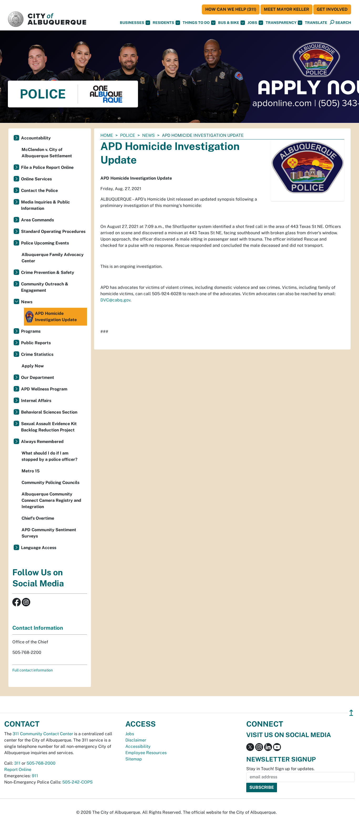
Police (127, 135)
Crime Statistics (37, 354)
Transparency (281, 22)
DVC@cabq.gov (115, 300)
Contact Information (37, 628)
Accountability (36, 137)
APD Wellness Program (44, 389)
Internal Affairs (36, 400)
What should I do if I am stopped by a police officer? (50, 456)
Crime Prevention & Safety (47, 272)
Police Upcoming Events (45, 243)
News (148, 135)
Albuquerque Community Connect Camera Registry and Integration (51, 500)
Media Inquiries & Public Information (45, 205)
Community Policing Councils (50, 482)
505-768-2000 (41, 763)
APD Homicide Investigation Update (56, 316)
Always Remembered (42, 441)
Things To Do (196, 22)
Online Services (36, 178)
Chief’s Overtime (38, 518)
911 (35, 775)
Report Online (17, 769)
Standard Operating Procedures (53, 231)
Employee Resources (146, 752)
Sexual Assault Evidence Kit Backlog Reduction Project (49, 426)
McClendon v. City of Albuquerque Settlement (47, 152)
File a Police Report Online (47, 167)
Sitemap (133, 759)
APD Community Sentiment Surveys (49, 533)
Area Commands (37, 219)
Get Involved (332, 9)
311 (17, 763)
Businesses (132, 22)
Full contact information (32, 670)
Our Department (37, 377)
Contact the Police (39, 190)
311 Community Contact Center (43, 733)
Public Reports (36, 342)
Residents (163, 22)
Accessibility (138, 746)
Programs (30, 331)
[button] (316, 23)
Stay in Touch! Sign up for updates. (280, 768)
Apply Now (33, 365)
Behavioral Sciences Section (49, 412)
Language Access (38, 547)
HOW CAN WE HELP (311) (230, 9)
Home (106, 135)
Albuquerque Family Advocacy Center (53, 257)
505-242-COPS (77, 782)
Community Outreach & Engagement (44, 287)
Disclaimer (135, 740)
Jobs (252, 22)
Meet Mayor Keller (286, 9)
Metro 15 (31, 470)
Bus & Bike (228, 22)
